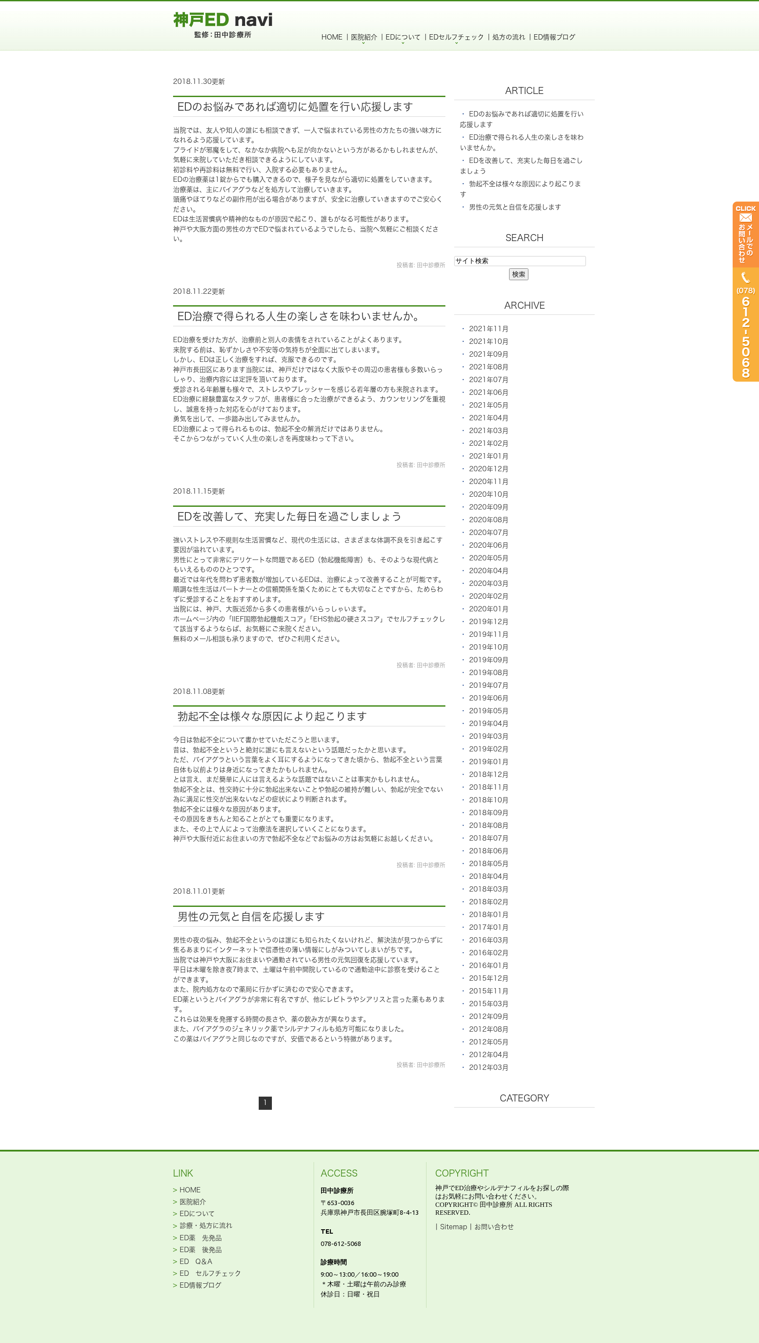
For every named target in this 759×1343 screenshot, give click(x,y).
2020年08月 (489, 519)
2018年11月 (489, 787)
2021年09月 (489, 354)
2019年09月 (489, 660)
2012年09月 (489, 1016)
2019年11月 (489, 634)
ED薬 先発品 (201, 1237)
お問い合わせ (494, 1227)
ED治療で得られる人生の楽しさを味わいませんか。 (300, 316)
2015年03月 (489, 1003)
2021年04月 (489, 418)
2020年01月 (489, 609)
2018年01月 (489, 914)
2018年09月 (489, 812)
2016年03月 (489, 940)
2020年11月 (489, 481)
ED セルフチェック (210, 1273)
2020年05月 (489, 558)
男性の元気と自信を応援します (251, 916)
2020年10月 (489, 494)
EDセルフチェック (456, 37)
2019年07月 (489, 685)
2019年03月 (489, 736)
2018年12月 (489, 774)
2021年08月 (489, 367)
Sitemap (453, 1227)
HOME (332, 37)
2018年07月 (489, 838)
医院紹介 (364, 37)
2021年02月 (489, 443)
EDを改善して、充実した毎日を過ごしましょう (289, 516)
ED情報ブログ (554, 37)
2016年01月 (489, 965)
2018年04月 (489, 876)
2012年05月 (489, 1042)
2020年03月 (489, 583)
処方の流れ (508, 37)
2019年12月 (489, 621)
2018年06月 (489, 851)
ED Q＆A (196, 1261)
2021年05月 (489, 405)
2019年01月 (489, 761)
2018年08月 (489, 825)
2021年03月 (489, 430)
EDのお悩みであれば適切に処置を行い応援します (295, 106)
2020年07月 (489, 532)
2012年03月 (489, 1067)
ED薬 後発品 (201, 1249)
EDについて (403, 37)
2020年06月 (489, 545)
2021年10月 (489, 341)
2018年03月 (489, 889)
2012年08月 (489, 1029)
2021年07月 (489, 379)
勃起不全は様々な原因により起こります (272, 716)
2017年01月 (489, 927)
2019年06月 (489, 698)
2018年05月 (489, 863)
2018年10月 (489, 800)
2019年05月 (489, 711)
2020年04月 (489, 570)
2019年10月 (489, 647)
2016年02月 (489, 952)
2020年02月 (489, 596)
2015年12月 (489, 978)
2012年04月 (489, 1054)
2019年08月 (489, 672)
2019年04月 (489, 723)
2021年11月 (489, 328)
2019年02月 (489, 749)
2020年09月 (489, 507)
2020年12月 (489, 469)
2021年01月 (489, 456)
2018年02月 (489, 902)
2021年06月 (489, 392)
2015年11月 (489, 991)
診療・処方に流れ (206, 1225)
